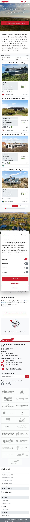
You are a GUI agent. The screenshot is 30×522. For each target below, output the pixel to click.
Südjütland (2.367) (6, 503)
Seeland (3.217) (5, 486)
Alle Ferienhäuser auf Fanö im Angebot (15, 313)
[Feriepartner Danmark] (8, 391)
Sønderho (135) (5, 515)
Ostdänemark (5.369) (7, 480)
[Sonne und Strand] (22, 440)
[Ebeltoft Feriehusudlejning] (8, 412)
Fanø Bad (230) (5, 509)
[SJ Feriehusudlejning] (8, 440)
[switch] (26, 263)
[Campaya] (22, 398)
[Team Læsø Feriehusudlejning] (22, 447)
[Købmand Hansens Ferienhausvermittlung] (8, 433)
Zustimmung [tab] (5, 235)
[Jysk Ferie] (8, 426)
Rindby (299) (5, 512)
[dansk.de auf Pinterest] (9, 383)
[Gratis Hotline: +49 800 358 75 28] (25, 1)
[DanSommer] (22, 405)
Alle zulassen (15, 278)
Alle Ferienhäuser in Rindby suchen (15, 23)
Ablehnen (15, 287)
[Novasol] (22, 433)
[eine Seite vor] (20, 206)
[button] (28, 1)
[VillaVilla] (22, 454)
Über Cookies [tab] (24, 235)
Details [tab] (15, 235)
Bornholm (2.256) (6, 472)
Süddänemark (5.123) (7, 488)
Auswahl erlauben (15, 283)
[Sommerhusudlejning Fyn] (8, 447)
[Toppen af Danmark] (8, 454)
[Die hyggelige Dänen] (22, 419)
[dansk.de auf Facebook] (2, 383)
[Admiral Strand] (22, 391)
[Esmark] (8, 419)
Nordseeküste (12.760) (7, 477)
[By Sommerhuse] (8, 398)
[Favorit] (27, 91)
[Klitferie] (22, 426)
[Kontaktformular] (21, 1)
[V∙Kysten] (15, 461)
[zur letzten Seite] (25, 206)
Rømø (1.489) (5, 500)
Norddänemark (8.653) (7, 474)
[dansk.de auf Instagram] (6, 383)
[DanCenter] (8, 405)
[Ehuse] (22, 412)
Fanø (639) (4, 497)
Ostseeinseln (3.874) (7, 483)
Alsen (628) (4, 495)
